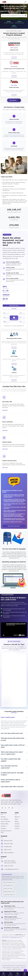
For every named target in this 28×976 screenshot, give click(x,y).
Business (17, 826)
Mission (17, 821)
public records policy (6, 958)
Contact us (4, 826)
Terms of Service (5, 821)
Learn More (14, 56)
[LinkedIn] (12, 807)
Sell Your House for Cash (6, 831)
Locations (3, 828)
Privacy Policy (4, 823)
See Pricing (14, 308)
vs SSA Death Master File (9, 894)
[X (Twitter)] (5, 807)
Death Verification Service (9, 882)
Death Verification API (8, 885)
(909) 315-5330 (8, 865)
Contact (9, 969)
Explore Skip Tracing (14, 305)
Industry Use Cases (7, 888)
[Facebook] (9, 807)
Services (3, 816)
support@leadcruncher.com (16, 937)
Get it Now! (14, 526)
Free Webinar (4, 819)
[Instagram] (2, 807)
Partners (17, 823)
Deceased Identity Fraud (9, 891)
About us (17, 816)
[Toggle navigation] (25, 2)
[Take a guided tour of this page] (25, 970)
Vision (16, 819)
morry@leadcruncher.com (11, 869)
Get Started (13, 100)
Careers (17, 828)
